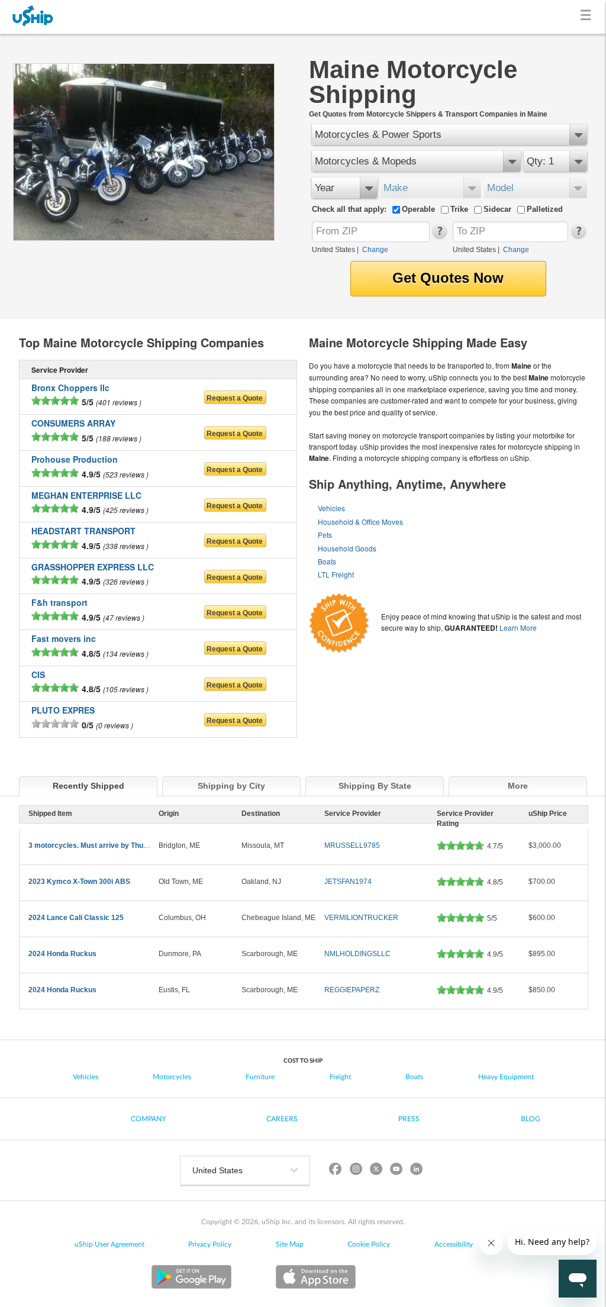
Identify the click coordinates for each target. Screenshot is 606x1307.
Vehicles (331, 508)
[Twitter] (376, 1170)
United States (333, 250)
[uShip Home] (33, 17)
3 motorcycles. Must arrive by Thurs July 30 (102, 845)
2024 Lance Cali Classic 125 (76, 918)
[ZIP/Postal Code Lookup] (439, 236)
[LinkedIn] (416, 1170)
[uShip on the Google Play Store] (191, 1278)
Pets (325, 535)
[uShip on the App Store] (316, 1278)
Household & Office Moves (360, 522)
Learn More (518, 627)
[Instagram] (356, 1170)
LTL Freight (336, 574)
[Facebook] (335, 1170)
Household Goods (347, 548)
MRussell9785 (352, 845)
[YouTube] (396, 1170)
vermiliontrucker (361, 918)
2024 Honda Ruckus (62, 954)
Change (375, 250)
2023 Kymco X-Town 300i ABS (79, 881)
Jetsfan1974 (348, 881)
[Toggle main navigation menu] (588, 17)
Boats (327, 561)
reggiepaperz (351, 990)
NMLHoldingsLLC (357, 954)
